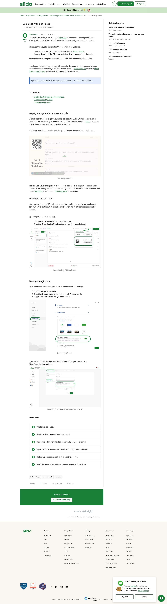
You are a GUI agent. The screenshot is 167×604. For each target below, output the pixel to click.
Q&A (45, 539)
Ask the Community (61, 500)
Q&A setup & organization (117, 46)
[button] (125, 3)
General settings (114, 52)
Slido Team (33, 34)
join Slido (62, 38)
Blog (107, 547)
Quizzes (46, 547)
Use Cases (109, 551)
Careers (128, 543)
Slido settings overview (117, 49)
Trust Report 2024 (111, 563)
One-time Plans (90, 535)
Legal (128, 559)
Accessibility (130, 563)
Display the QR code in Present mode (49, 97)
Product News (78, 4)
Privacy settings (143, 591)
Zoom (66, 551)
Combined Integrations (71, 563)
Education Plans (90, 543)
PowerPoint (68, 535)
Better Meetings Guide (113, 555)
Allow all (144, 597)
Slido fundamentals (115, 30)
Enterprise (88, 547)
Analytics (46, 551)
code (88, 122)
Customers (129, 547)
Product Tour (48, 535)
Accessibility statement (91, 517)
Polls (45, 543)
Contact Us (129, 535)
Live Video (67, 555)
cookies (133, 586)
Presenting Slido (56, 16)
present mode (48, 477)
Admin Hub (101, 4)
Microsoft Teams (69, 547)
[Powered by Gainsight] (83, 512)
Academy (90, 4)
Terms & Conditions (74, 517)
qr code (58, 477)
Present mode (78, 51)
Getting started (42, 16)
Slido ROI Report (111, 567)
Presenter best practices (72, 16)
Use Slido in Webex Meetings (119, 56)
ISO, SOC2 (129, 555)
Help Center (30, 16)
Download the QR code (43, 100)
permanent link (80, 69)
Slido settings (35, 477)
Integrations (47, 555)
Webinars (109, 543)
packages (38, 191)
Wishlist (66, 4)
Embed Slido (68, 559)
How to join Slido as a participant (121, 27)
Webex (110, 59)
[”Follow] (51, 588)
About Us (129, 539)
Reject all (125, 597)
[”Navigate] (27, 531)
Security (128, 551)
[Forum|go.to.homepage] (26, 3)
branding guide (61, 191)
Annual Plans (89, 539)
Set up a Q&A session (116, 43)
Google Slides (68, 543)
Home (22, 16)
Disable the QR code (42, 102)
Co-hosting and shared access (119, 39)
